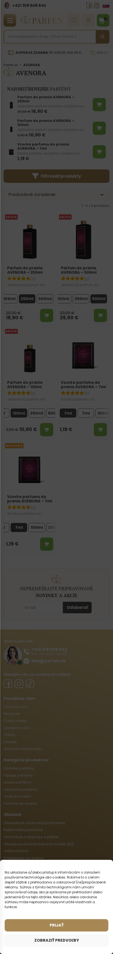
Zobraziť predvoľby (56, 940)
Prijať (57, 925)
